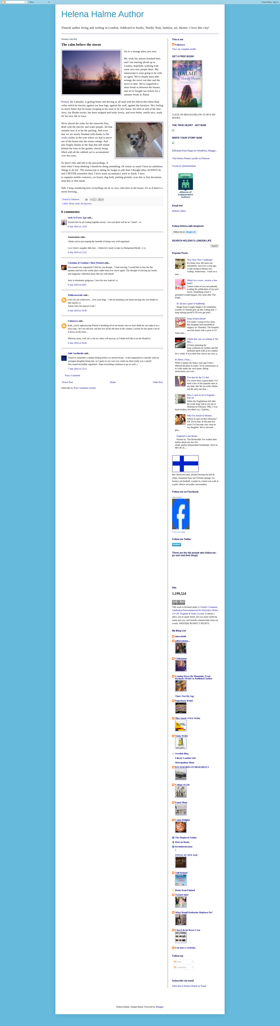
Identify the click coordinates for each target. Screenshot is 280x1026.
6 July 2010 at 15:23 (77, 252)
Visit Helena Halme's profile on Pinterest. (191, 158)
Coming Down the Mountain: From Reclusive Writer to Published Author (193, 677)
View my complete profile (184, 49)
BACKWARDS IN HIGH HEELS (192, 767)
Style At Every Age (77, 217)
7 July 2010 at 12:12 (77, 369)
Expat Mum (181, 802)
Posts (178, 961)
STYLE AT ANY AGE (186, 855)
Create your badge (178, 532)
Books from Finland (185, 890)
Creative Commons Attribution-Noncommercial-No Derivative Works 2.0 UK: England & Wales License (195, 610)
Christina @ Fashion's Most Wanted (86, 263)
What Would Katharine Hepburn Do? (194, 912)
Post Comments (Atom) (85, 388)
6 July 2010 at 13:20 (77, 226)
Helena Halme (177, 497)
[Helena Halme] (181, 528)
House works (74, 203)
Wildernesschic (75, 295)
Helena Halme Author (102, 14)
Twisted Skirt (181, 895)
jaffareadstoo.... (182, 641)
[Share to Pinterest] (102, 199)
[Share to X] (97, 199)
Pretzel (65, 101)
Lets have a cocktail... (185, 947)
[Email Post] (86, 199)
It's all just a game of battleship (191, 303)
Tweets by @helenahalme (184, 166)
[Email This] (91, 199)
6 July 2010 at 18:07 (77, 284)
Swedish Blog (181, 753)
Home (113, 382)
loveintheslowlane (183, 846)
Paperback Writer (184, 700)
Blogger (159, 1007)
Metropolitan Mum (184, 762)
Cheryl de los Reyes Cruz (187, 930)
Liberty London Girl (185, 758)
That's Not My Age (184, 696)
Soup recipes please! (196, 318)
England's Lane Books (187, 436)
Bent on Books (182, 842)
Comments (181, 967)
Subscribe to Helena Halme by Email (189, 986)
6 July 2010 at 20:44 (77, 343)
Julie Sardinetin (75, 353)
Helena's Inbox (179, 211)
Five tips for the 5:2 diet (198, 377)
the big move (86, 203)
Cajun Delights (182, 820)
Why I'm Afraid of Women (199, 415)
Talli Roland (181, 872)
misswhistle (180, 636)
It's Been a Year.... (183, 359)
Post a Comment (72, 375)
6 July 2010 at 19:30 (77, 310)
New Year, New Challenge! (199, 260)
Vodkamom (181, 658)
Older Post (158, 382)
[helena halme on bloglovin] (184, 233)
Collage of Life (182, 785)
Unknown (75, 199)
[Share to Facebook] (99, 199)
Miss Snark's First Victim (187, 718)
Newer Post (67, 382)
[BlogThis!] (94, 199)
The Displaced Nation (186, 837)
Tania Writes (181, 736)
